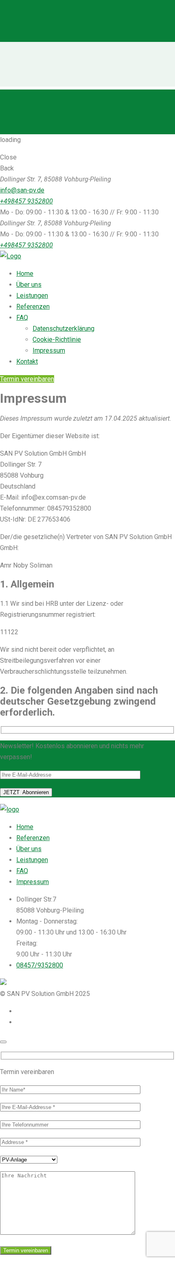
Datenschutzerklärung (63, 328)
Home (24, 827)
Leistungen (32, 860)
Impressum (49, 350)
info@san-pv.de (22, 190)
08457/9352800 (39, 965)
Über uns (29, 849)
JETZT (26, 792)
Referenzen (33, 838)
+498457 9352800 (26, 201)
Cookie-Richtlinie (57, 339)
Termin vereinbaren (27, 379)
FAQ (22, 871)
